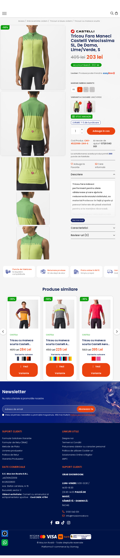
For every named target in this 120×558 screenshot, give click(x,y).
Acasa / (22, 21)
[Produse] (4, 14)
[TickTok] (62, 522)
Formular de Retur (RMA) (14, 442)
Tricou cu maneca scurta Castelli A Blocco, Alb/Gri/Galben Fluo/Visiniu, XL (57, 342)
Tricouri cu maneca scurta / (88, 21)
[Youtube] (57, 522)
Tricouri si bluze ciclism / (62, 21)
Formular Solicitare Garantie (16, 438)
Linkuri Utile (70, 431)
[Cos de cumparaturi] (116, 13)
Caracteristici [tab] (79, 228)
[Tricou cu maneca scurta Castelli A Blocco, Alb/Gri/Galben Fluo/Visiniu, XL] (60, 314)
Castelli (14, 334)
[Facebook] (51, 522)
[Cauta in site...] (112, 13)
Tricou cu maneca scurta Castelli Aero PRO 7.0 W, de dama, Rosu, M (95, 342)
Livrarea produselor (12, 450)
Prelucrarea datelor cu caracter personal (83, 446)
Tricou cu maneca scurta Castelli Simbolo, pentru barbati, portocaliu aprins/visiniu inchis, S (24, 342)
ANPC (65, 458)
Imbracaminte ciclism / (38, 21)
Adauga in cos (101, 131)
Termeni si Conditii (71, 442)
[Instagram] (68, 522)
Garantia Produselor (12, 458)
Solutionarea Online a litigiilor (77, 454)
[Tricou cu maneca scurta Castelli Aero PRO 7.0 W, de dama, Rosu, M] (96, 314)
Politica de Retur (10, 454)
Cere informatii (100, 165)
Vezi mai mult (77, 220)
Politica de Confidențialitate (83, 415)
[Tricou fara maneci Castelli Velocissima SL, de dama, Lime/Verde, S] (33, 57)
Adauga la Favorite (78, 165)
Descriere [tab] (77, 174)
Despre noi (67, 438)
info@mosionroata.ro (76, 515)
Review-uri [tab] (80, 235)
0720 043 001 (72, 511)
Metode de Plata (10, 446)
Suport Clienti (12, 431)
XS (73, 89)
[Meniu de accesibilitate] (4, 533)
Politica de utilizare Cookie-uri (77, 450)
